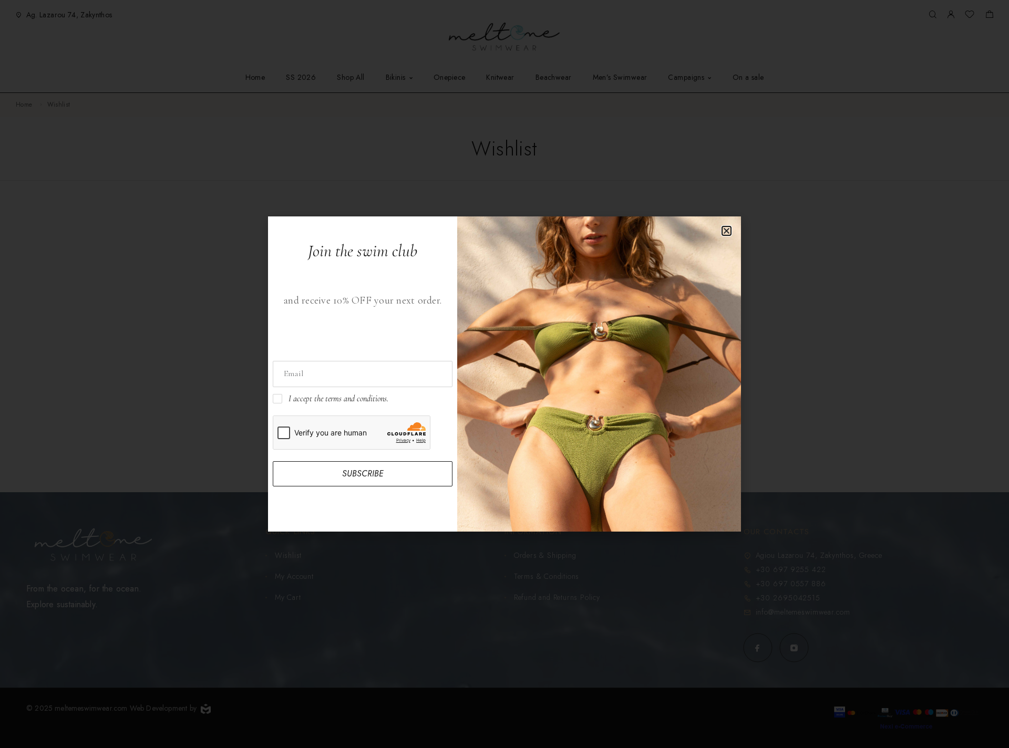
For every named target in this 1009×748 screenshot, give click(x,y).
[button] (726, 231)
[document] (504, 374)
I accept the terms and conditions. (338, 398)
